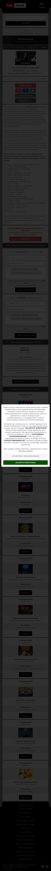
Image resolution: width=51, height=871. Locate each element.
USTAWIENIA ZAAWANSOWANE (25, 456)
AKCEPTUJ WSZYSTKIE (25, 463)
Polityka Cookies (26, 451)
